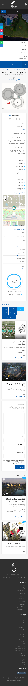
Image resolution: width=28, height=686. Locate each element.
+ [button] (5, 197)
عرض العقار (14, 493)
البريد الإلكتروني (20, 444)
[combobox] (14, 46)
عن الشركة (22, 588)
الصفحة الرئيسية (21, 70)
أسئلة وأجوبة (22, 601)
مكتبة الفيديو (22, 599)
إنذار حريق (21, 160)
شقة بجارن (22, 634)
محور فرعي (20, 182)
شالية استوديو (22, 627)
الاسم (22, 436)
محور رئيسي (20, 179)
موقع (25, 56)
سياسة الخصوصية (21, 609)
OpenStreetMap (17, 225)
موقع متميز (20, 188)
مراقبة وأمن (20, 185)
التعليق (22, 411)
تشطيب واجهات (19, 173)
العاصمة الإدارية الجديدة (9, 70)
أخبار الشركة (22, 593)
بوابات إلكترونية (19, 166)
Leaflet (11, 225)
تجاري (24, 620)
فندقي (23, 660)
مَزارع (24, 664)
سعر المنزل (22, 249)
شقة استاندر (22, 630)
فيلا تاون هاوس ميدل (20, 650)
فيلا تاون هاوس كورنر (20, 648)
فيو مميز (21, 176)
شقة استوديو (22, 632)
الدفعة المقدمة (21, 258)
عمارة (24, 643)
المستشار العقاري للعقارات (8, 317)
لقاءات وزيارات (22, 596)
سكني (23, 623)
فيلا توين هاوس (21, 653)
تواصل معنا (22, 604)
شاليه (24, 625)
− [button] (5, 200)
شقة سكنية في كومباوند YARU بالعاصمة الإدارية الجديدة (15, 500)
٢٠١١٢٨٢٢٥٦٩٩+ (20, 11)
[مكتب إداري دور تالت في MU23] (14, 208)
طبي (24, 657)
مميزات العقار (13, 309)
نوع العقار (5, 309)
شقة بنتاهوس (21, 636)
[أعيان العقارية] (14, 7)
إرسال (3, 11)
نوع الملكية (24, 49)
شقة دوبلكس (22, 641)
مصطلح (23, 232)
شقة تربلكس (22, 639)
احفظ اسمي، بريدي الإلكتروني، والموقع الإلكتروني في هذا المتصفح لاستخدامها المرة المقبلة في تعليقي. (15, 461)
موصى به (21, 309)
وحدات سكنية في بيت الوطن (16, 543)
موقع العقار (12, 313)
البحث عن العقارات (21, 590)
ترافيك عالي (20, 169)
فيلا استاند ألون (21, 646)
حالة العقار (5, 313)
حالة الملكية (24, 43)
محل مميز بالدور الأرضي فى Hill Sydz (15, 384)
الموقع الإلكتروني (20, 452)
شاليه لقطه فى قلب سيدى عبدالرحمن (17, 343)
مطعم (23, 662)
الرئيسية (23, 585)
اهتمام (23, 240)
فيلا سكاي (22, 655)
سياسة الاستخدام (21, 607)
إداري (24, 618)
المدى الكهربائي (19, 163)
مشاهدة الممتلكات (14, 335)
